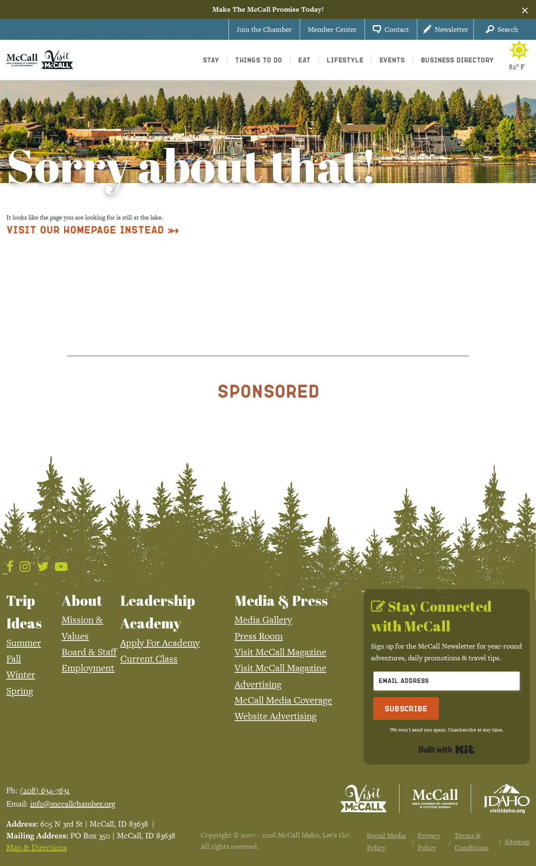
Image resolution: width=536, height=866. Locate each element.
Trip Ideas (24, 612)
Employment (88, 668)
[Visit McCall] (363, 798)
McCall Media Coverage (283, 700)
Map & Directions (36, 847)
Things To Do (258, 60)
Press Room (258, 636)
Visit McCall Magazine (280, 652)
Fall (13, 658)
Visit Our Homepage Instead (85, 229)
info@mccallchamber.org (72, 803)
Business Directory (457, 60)
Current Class (149, 658)
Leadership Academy (157, 612)
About (82, 600)
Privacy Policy (428, 841)
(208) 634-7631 (45, 790)
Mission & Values (82, 627)
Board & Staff (89, 652)
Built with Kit (446, 749)
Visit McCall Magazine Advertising (280, 675)
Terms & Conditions (471, 841)
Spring (19, 691)
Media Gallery (263, 619)
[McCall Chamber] (22, 59)
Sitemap (517, 842)
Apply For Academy (160, 642)
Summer (23, 642)
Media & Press (281, 600)
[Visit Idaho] (507, 798)
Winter (20, 674)
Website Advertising (275, 716)
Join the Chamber (264, 29)
